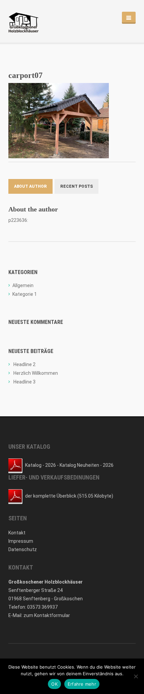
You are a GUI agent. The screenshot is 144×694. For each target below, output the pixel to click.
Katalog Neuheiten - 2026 (87, 465)
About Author (30, 186)
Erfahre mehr (82, 684)
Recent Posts (76, 186)
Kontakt (16, 532)
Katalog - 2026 (40, 465)
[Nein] (135, 676)
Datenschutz (22, 549)
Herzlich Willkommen (35, 373)
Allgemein (22, 285)
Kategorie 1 (24, 294)
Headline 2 (24, 364)
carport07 (25, 75)
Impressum (20, 541)
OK (54, 684)
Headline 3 (24, 381)
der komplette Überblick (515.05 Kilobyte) (69, 496)
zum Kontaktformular (46, 615)
